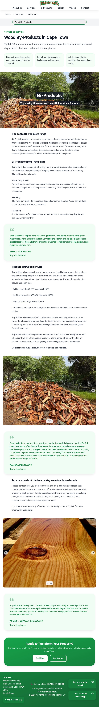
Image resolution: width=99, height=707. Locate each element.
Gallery (60, 8)
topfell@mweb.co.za (47, 692)
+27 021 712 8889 (55, 684)
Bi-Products (46, 8)
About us (17, 8)
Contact (85, 8)
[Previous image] (6, 390)
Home (8, 14)
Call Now (40, 658)
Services (31, 8)
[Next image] (93, 390)
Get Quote (58, 658)
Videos (72, 8)
